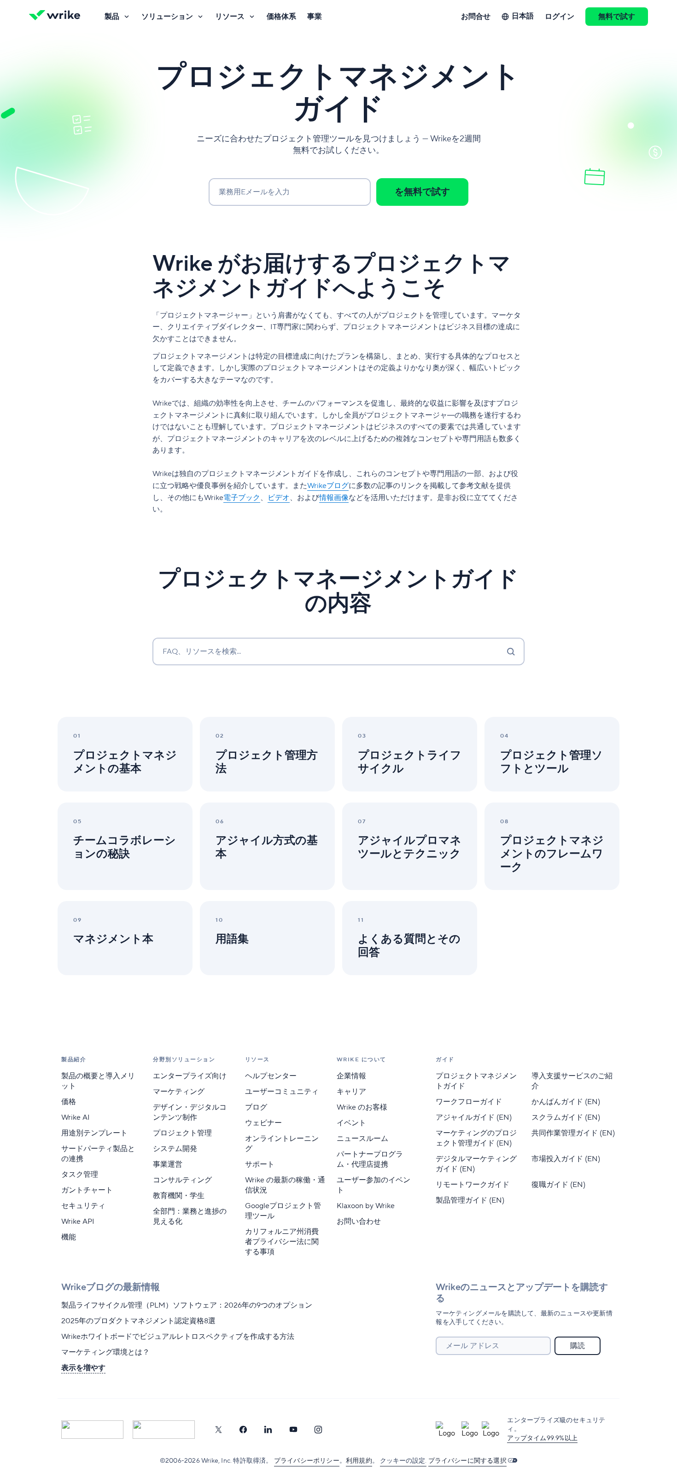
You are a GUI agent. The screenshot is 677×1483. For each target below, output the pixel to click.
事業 (314, 16)
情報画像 (334, 497)
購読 (577, 1345)
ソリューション (167, 16)
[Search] (510, 651)
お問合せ (475, 16)
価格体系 (281, 16)
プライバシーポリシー (306, 1461)
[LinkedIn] (268, 1429)
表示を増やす (83, 1368)
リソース (230, 16)
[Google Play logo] (164, 1429)
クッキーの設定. (403, 1461)
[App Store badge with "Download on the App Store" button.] (92, 1429)
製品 (112, 16)
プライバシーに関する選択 (467, 1461)
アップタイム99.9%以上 (542, 1438)
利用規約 (359, 1461)
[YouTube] (293, 1429)
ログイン (559, 16)
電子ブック (241, 497)
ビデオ (279, 497)
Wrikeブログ (328, 485)
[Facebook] (243, 1429)
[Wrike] (57, 16)
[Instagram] (318, 1429)
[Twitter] (218, 1429)
